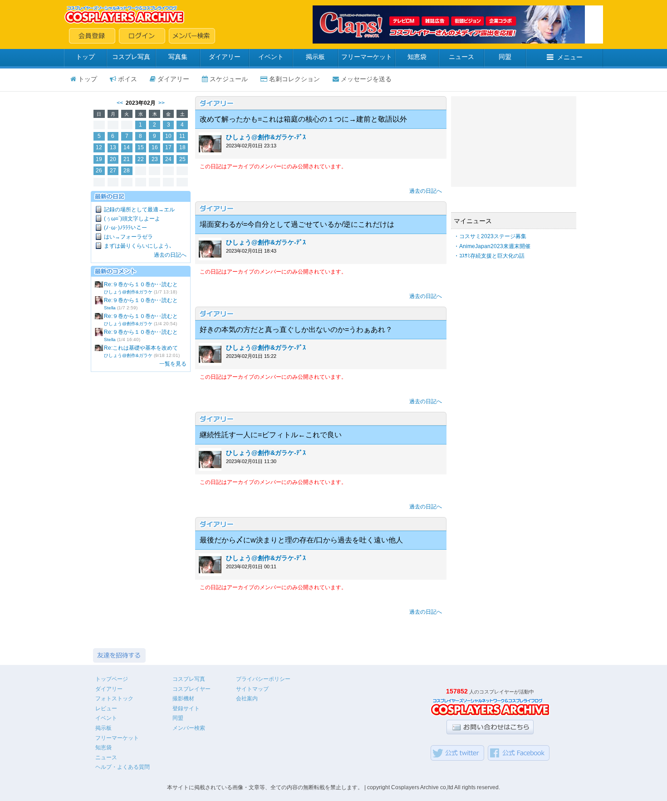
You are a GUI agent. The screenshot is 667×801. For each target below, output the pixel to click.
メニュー (570, 57)
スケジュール (229, 79)
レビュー (106, 708)
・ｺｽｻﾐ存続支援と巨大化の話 (489, 256)
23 (155, 159)
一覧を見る (172, 364)
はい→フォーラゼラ (128, 237)
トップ (85, 56)
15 (140, 147)
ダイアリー (224, 56)
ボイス (127, 79)
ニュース (461, 56)
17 (168, 147)
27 (113, 170)
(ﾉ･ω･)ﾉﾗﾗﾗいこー (125, 228)
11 (182, 136)
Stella (110, 307)
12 (99, 147)
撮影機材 (183, 698)
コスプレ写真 (131, 56)
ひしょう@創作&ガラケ (128, 291)
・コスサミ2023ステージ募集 (490, 236)
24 (168, 159)
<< (120, 103)
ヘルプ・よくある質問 (122, 767)
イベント (271, 56)
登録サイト (186, 708)
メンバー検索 (188, 728)
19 (99, 159)
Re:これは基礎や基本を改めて (141, 348)
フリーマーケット (366, 56)
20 (113, 159)
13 (113, 147)
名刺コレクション (294, 79)
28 (126, 170)
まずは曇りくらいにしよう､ (138, 246)
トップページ (111, 679)
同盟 (505, 56)
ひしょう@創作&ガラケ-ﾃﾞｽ (266, 137)
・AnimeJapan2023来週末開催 (492, 246)
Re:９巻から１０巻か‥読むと (141, 284)
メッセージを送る (366, 79)
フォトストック (114, 698)
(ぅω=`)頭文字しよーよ (132, 218)
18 (182, 147)
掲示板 (315, 56)
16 (155, 147)
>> (161, 103)
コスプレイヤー (191, 689)
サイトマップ (252, 689)
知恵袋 (417, 56)
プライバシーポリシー (263, 679)
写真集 (177, 56)
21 (126, 159)
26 (99, 170)
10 (168, 136)
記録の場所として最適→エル (139, 209)
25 (182, 159)
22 (140, 159)
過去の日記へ (170, 255)
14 (126, 147)
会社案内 (247, 698)
